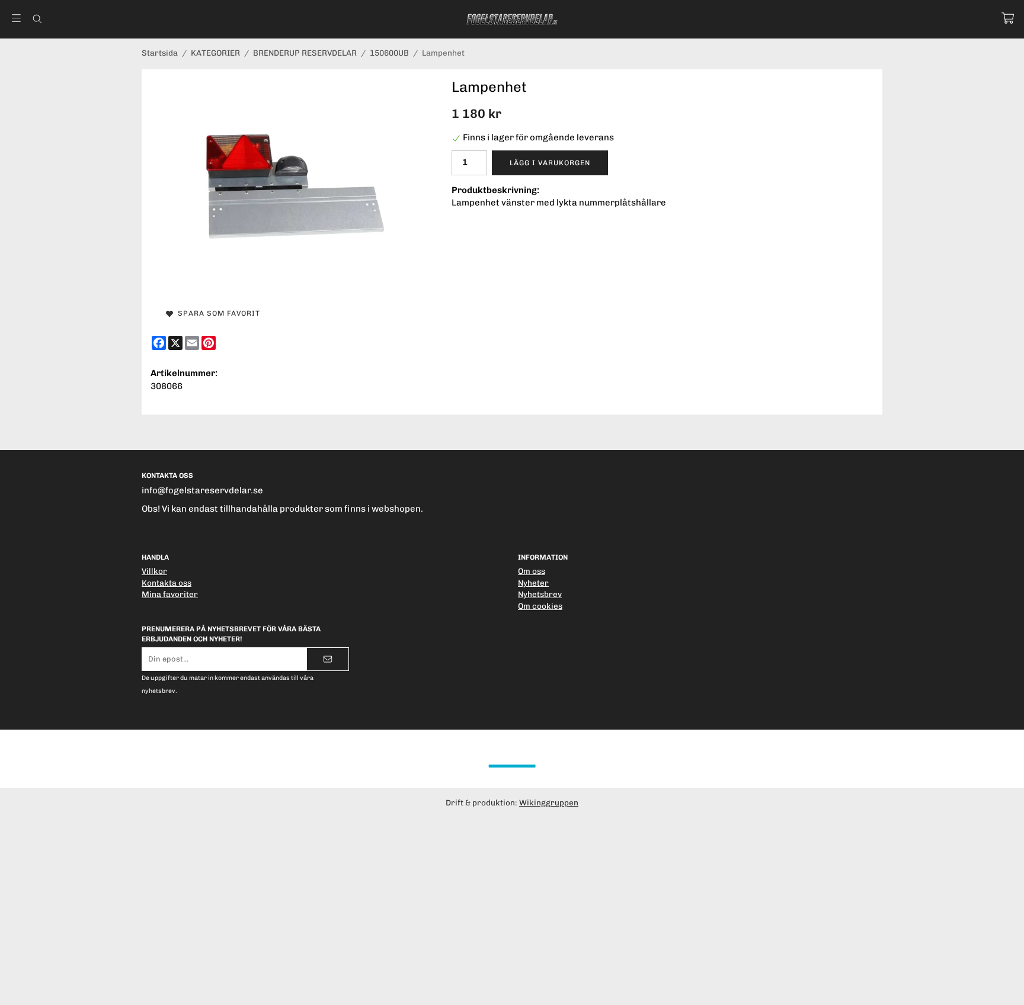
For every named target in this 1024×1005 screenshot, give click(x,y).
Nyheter (533, 582)
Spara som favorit (216, 313)
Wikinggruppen (548, 802)
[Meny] (16, 18)
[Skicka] (327, 659)
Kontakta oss (166, 582)
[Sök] (37, 19)
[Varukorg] (1007, 18)
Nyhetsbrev (540, 594)
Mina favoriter (170, 594)
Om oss (531, 571)
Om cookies (540, 606)
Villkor (154, 571)
